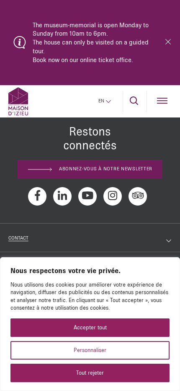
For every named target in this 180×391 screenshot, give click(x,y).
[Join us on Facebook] (37, 196)
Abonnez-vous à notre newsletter (105, 169)
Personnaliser (90, 350)
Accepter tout (90, 328)
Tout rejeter (90, 373)
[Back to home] (18, 101)
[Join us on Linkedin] (62, 196)
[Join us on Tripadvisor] (138, 196)
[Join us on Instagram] (112, 196)
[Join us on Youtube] (87, 196)
